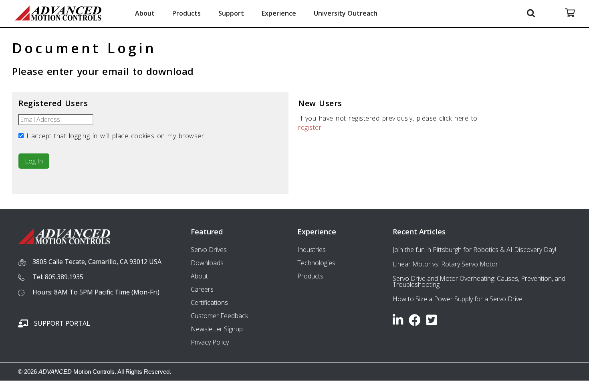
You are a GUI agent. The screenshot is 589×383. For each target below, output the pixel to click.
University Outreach (345, 13)
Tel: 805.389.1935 (57, 276)
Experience (279, 13)
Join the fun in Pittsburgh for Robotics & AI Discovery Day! (474, 249)
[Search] (532, 13)
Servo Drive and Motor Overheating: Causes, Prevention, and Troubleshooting (479, 281)
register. (310, 127)
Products (186, 13)
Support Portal (62, 323)
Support (231, 13)
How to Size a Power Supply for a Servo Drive (457, 298)
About (145, 13)
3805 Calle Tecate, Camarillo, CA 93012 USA (96, 261)
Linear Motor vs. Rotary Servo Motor (445, 264)
